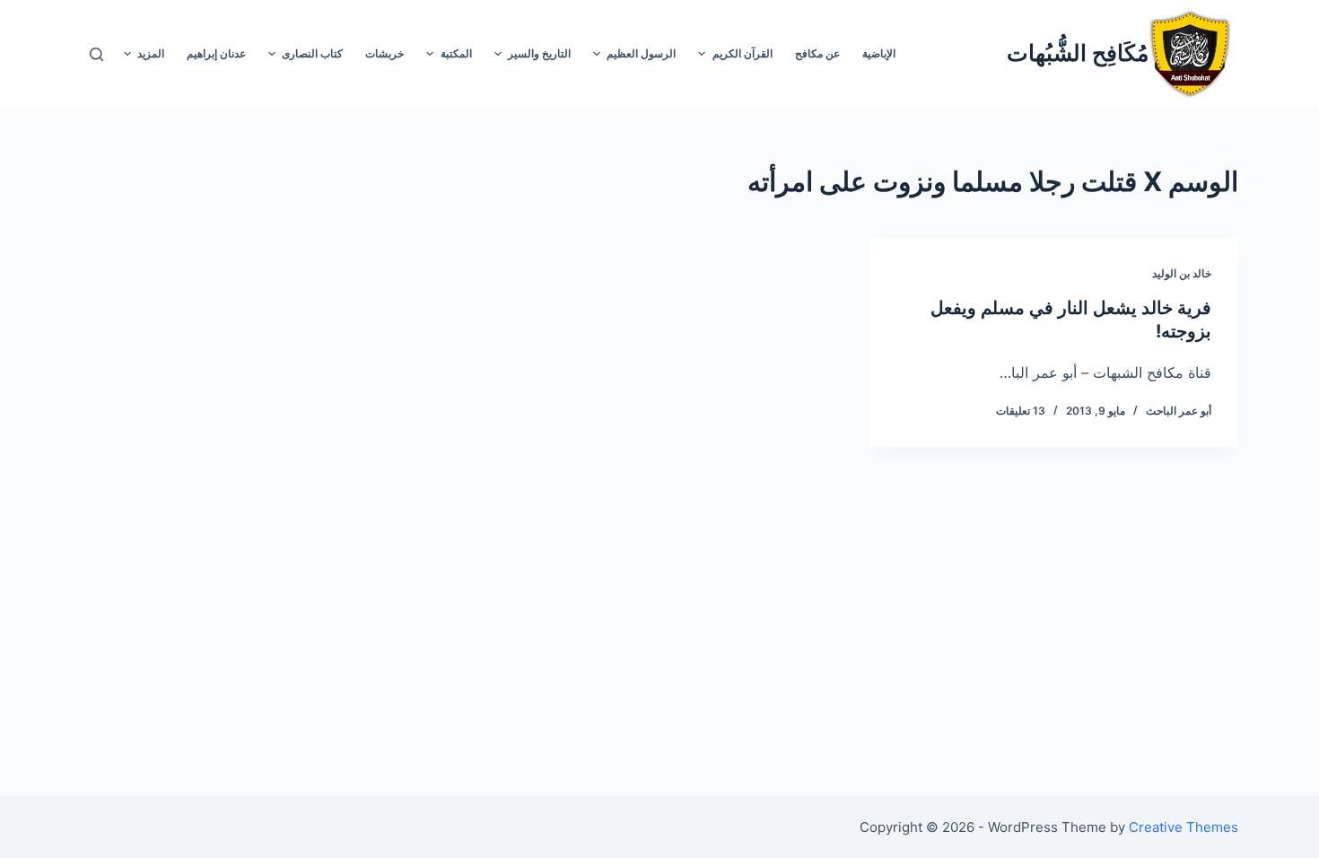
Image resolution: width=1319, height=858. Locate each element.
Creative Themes (1183, 827)
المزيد (150, 53)
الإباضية (878, 53)
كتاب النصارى (312, 53)
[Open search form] (96, 54)
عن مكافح (817, 53)
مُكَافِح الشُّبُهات (1078, 52)
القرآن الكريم (742, 53)
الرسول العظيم (641, 53)
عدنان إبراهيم (216, 53)
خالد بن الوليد (1181, 273)
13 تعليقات (1020, 410)
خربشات (384, 53)
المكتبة (456, 53)
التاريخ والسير (539, 53)
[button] (702, 54)
